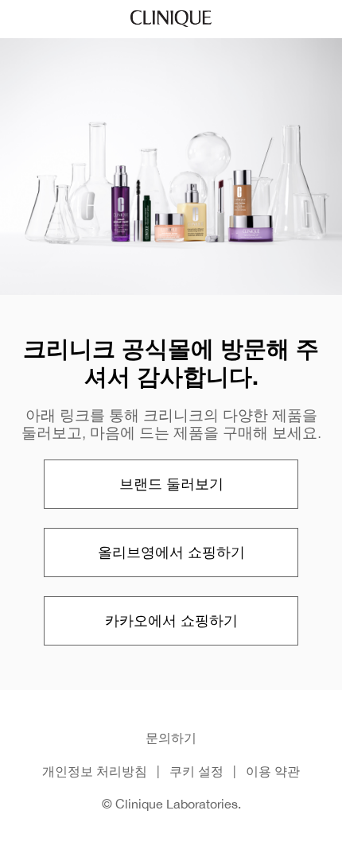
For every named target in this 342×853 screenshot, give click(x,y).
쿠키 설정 (196, 771)
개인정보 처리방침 (94, 771)
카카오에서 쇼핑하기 (171, 620)
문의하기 (171, 738)
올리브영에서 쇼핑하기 (171, 552)
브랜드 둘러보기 (171, 483)
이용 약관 (273, 771)
